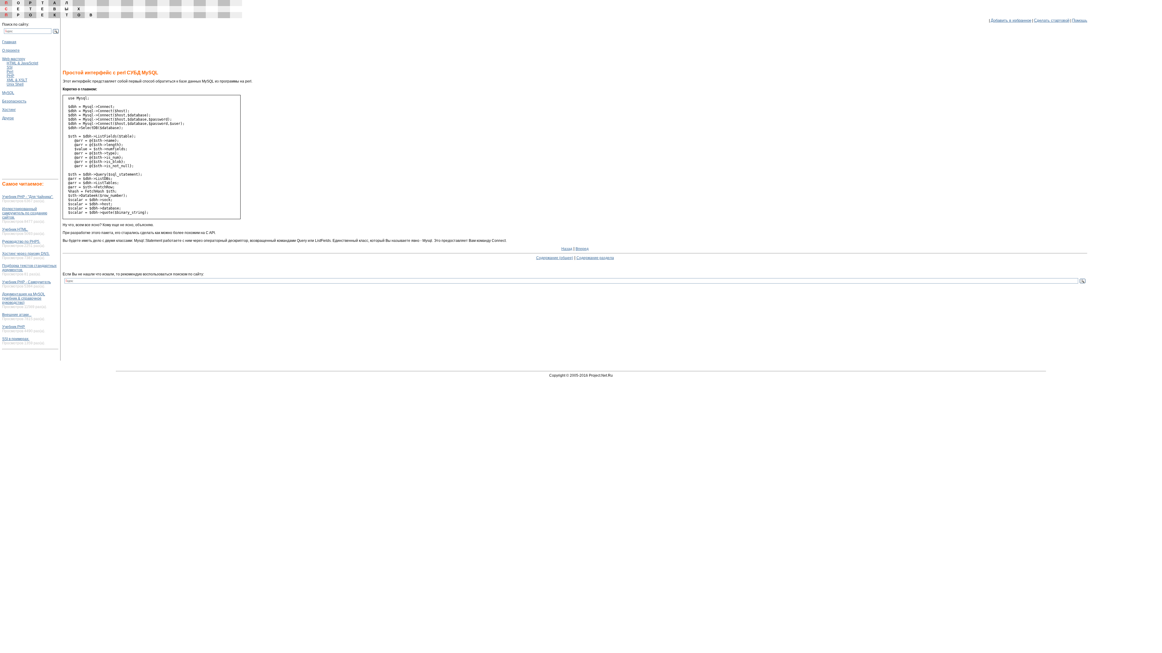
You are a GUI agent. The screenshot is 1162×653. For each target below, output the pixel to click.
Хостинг (9, 110)
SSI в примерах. (15, 339)
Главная (9, 42)
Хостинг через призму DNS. (26, 254)
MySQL (8, 93)
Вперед (582, 249)
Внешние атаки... (16, 315)
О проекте (11, 50)
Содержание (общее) (554, 258)
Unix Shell (15, 84)
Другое (8, 118)
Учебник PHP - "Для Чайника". (27, 197)
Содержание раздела (595, 258)
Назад (566, 249)
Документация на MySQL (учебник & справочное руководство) (23, 298)
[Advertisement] (20, 138)
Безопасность (14, 101)
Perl (10, 72)
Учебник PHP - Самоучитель (26, 282)
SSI (9, 67)
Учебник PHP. (13, 327)
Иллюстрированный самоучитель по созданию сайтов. (24, 213)
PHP (10, 76)
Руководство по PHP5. (21, 241)
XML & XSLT (17, 80)
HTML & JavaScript (22, 63)
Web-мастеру (13, 59)
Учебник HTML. (15, 229)
